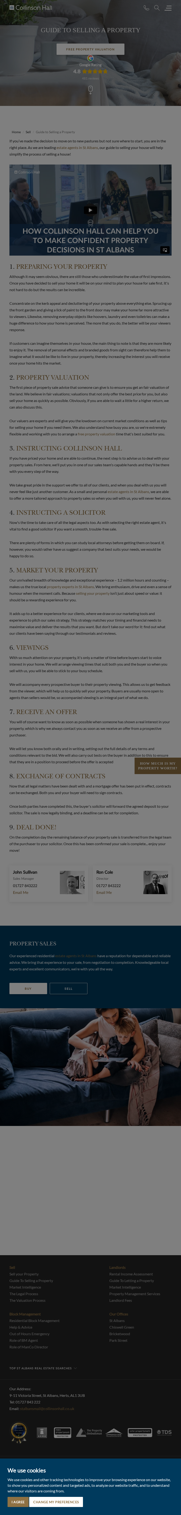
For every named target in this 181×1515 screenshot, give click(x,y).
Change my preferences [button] (56, 1502)
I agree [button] (18, 1502)
